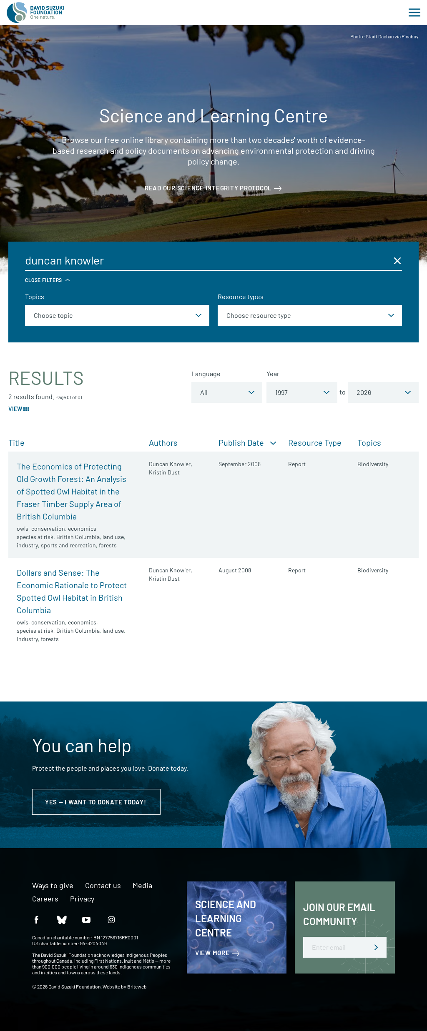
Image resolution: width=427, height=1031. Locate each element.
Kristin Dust (164, 472)
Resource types (241, 296)
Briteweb (137, 986)
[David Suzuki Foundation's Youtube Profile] (86, 919)
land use (113, 536)
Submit (376, 947)
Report (297, 463)
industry (27, 545)
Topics (34, 296)
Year (272, 373)
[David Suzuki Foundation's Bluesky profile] (61, 919)
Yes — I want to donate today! (96, 802)
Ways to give (52, 885)
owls (22, 528)
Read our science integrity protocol (208, 188)
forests (108, 545)
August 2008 (235, 570)
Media (142, 885)
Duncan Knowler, (170, 463)
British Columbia (78, 536)
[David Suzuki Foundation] (35, 12)
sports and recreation (68, 545)
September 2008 (240, 463)
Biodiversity (372, 463)
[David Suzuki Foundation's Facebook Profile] (36, 919)
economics (82, 528)
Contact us (103, 885)
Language (206, 373)
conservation (48, 528)
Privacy (82, 899)
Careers (45, 899)
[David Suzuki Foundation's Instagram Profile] (111, 919)
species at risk (35, 536)
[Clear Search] (397, 260)
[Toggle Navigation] (414, 12)
